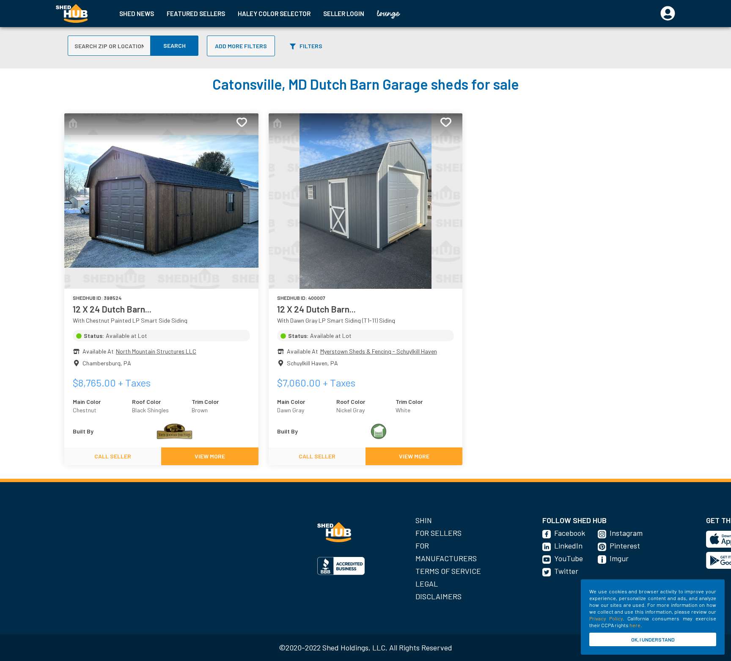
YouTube (568, 558)
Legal (426, 583)
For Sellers (438, 533)
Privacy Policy (606, 618)
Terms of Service (448, 571)
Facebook (569, 533)
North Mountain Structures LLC (156, 351)
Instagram (626, 533)
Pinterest (625, 545)
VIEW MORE (210, 456)
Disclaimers (438, 596)
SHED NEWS (136, 13)
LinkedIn (568, 545)
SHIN (423, 520)
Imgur (619, 558)
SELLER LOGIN (343, 13)
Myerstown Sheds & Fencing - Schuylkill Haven (378, 351)
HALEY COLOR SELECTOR (274, 13)
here (634, 625)
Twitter (566, 571)
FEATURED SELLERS (196, 13)
